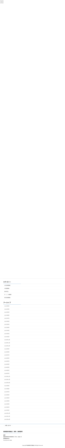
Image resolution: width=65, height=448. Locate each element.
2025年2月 (6, 333)
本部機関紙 (6, 288)
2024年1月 (6, 373)
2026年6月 (6, 306)
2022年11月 (7, 416)
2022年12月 (7, 413)
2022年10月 (7, 419)
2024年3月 (6, 367)
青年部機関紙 (7, 297)
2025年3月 (6, 330)
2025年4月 (6, 327)
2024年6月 (6, 358)
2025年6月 (6, 321)
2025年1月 (6, 336)
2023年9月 (6, 385)
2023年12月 (7, 376)
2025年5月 (6, 324)
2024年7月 (6, 355)
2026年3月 (6, 309)
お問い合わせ (8, 425)
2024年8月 (6, 352)
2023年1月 (6, 410)
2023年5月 (6, 398)
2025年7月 (6, 318)
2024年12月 (7, 339)
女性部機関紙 (7, 285)
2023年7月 (6, 391)
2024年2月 (6, 370)
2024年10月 (7, 345)
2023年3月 (6, 404)
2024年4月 (6, 364)
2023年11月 (7, 379)
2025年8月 (6, 315)
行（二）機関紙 (7, 294)
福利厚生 (6, 291)
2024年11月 (7, 342)
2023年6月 (6, 395)
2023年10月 (7, 382)
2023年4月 (6, 401)
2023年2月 (6, 407)
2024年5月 (6, 361)
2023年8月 (6, 388)
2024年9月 (6, 349)
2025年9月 (6, 312)
